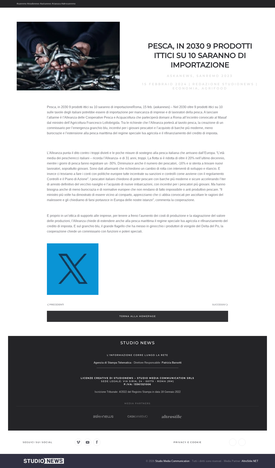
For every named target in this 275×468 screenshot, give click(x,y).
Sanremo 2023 (214, 76)
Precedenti (56, 304)
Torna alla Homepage (137, 316)
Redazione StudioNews (223, 84)
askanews (180, 76)
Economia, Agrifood (200, 88)
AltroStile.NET (250, 461)
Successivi (219, 304)
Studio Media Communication (172, 461)
